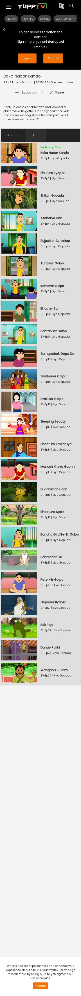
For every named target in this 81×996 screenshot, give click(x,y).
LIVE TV (28, 18)
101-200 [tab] (11, 135)
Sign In (27, 58)
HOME (11, 18)
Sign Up (53, 58)
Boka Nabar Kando (22, 76)
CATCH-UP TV (67, 18)
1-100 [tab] (33, 135)
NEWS (44, 18)
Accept (40, 986)
